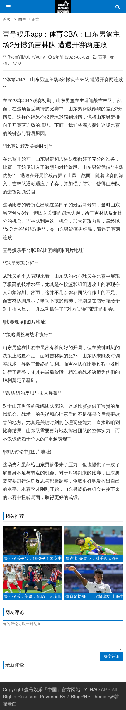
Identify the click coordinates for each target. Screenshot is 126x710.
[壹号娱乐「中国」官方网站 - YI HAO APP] (63, 9)
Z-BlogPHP (79, 696)
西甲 (22, 19)
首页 (7, 19)
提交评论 (111, 656)
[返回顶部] (112, 695)
